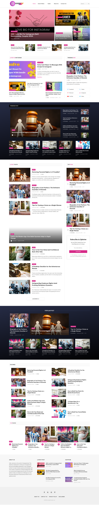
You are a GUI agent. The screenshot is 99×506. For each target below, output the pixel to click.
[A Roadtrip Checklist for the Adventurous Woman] (57, 47)
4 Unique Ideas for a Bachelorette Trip (64, 151)
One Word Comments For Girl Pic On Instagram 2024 (63, 36)
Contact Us (63, 3)
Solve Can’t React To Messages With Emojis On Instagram (49, 66)
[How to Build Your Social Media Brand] (83, 145)
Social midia (79, 148)
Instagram (40, 62)
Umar (12, 38)
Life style (69, 73)
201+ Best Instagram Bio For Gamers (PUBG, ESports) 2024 (71, 20)
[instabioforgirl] (16, 3)
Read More (39, 77)
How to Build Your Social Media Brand (82, 151)
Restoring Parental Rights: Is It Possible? (25, 132)
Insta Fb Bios (41, 3)
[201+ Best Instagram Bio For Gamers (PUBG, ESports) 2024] (72, 18)
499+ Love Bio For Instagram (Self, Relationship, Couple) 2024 (25, 35)
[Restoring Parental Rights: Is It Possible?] (35, 123)
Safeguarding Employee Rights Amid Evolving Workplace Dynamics (69, 48)
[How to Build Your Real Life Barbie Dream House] (49, 145)
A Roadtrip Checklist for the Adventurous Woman (43, 48)
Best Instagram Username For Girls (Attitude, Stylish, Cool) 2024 (81, 35)
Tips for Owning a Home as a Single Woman (78, 77)
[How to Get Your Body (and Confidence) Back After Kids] (30, 47)
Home (34, 3)
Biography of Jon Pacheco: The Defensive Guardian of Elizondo (70, 111)
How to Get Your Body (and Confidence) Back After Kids (17, 48)
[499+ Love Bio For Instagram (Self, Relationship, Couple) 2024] (31, 25)
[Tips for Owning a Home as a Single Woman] (78, 67)
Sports (34, 185)
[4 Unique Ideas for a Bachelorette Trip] (66, 145)
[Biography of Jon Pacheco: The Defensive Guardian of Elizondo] (85, 111)
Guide (49, 3)
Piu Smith (69, 80)
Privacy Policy (78, 256)
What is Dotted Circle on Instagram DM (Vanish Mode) (80, 471)
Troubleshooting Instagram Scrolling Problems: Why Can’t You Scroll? (82, 479)
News (12, 45)
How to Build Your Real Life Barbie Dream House (48, 151)
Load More (35, 298)
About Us (56, 3)
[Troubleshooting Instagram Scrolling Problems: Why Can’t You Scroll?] (69, 479)
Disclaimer (62, 496)
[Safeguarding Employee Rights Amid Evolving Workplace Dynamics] (83, 47)
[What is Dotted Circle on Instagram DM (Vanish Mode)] (69, 472)
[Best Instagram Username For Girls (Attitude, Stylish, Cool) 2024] (54, 86)
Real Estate (45, 148)
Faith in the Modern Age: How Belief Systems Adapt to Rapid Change (70, 126)
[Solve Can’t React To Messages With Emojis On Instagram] (22, 70)
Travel (39, 45)
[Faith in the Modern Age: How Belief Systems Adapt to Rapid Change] (85, 127)
